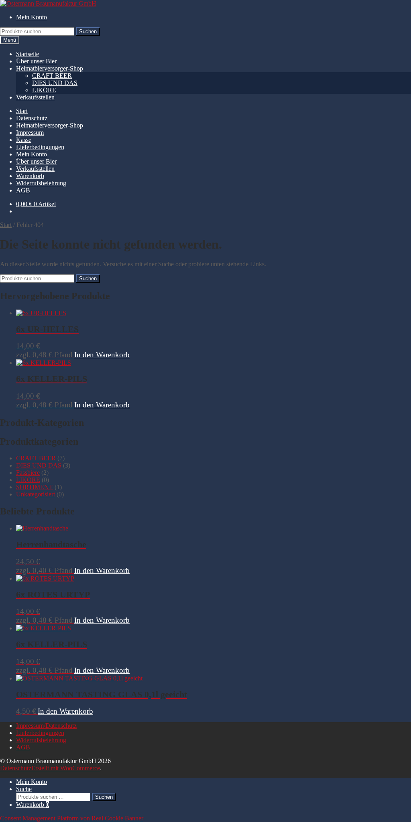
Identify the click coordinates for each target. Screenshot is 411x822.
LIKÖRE (44, 90)
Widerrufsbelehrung (41, 183)
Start (22, 110)
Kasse (23, 139)
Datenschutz (31, 118)
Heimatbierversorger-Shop (49, 68)
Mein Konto (31, 17)
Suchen (88, 31)
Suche (24, 789)
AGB (23, 190)
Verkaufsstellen (35, 97)
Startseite (27, 54)
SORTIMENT (34, 487)
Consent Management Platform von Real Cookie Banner (71, 818)
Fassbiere (28, 472)
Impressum (30, 132)
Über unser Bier (36, 61)
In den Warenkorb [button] (102, 354)
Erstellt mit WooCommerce (65, 768)
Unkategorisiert (35, 494)
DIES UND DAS (54, 82)
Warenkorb (30, 175)
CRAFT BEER (52, 75)
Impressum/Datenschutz (46, 725)
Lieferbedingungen (40, 147)
